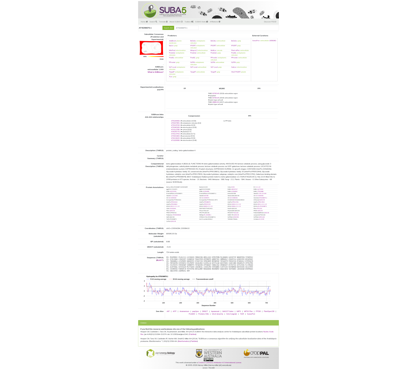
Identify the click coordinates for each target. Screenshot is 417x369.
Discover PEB (269, 22)
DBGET (205, 311)
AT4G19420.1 (175, 138)
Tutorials (162, 22)
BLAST (160, 260)
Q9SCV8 (262, 200)
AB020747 (234, 189)
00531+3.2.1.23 (175, 206)
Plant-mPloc (235, 50)
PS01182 (235, 212)
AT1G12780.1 (175, 129)
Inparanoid (215, 311)
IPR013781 (235, 202)
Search (152, 22)
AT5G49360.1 (175, 121)
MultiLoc (213, 50)
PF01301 (259, 208)
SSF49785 (236, 217)
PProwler (214, 58)
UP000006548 (176, 215)
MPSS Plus (248, 311)
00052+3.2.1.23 (236, 204)
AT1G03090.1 (175, 140)
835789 (206, 195)
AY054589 (206, 191)
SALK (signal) (231, 314)
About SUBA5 (175, 22)
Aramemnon (184, 311)
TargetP (172, 72)
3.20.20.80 (174, 195)
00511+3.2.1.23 (262, 204)
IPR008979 (207, 202)
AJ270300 (260, 189)
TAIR (242, 314)
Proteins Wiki (203, 314)
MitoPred (172, 50)
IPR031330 (207, 204)
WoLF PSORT (236, 72)
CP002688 (260, 191)
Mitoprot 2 (193, 50)
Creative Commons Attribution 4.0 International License (219, 362)
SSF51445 (262, 217)
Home (143, 22)
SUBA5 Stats (200, 22)
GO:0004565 (259, 195)
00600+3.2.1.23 (208, 206)
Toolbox (188, 22)
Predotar (172, 53)
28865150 (215, 102)
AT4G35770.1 (175, 131)
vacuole (219, 50)
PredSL (233, 53)
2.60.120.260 (262, 193)
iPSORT (193, 45)
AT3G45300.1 (175, 127)
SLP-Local (172, 67)
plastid (243, 72)
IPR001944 (174, 202)
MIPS (239, 311)
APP (174, 311)
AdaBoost (172, 41)
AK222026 (173, 191)
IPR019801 (174, 204)
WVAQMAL (173, 208)
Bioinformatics (183, 341)
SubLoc (233, 67)
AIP (168, 311)
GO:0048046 (233, 198)
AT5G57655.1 (175, 123)
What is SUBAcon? (156, 72)
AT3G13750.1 (175, 134)
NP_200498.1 (207, 215)
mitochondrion (181, 50)
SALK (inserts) (217, 314)
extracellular (221, 41)
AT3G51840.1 (175, 136)
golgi (239, 41)
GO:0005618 (172, 198)
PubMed (192, 334)
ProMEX (192, 314)
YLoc (170, 76)
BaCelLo (193, 41)
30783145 (215, 93)
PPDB (258, 311)
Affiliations (214, 22)
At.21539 (261, 219)
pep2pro (195, 311)
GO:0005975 (205, 198)
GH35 (233, 187)
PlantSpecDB (269, 311)
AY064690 (234, 191)
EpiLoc (171, 45)
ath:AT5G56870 (262, 206)
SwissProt (255, 40)
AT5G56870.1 (263, 198)
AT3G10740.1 (175, 125)
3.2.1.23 (258, 187)
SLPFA (192, 62)
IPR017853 (261, 202)
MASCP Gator (227, 311)
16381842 (272, 40)
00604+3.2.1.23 (236, 206)
